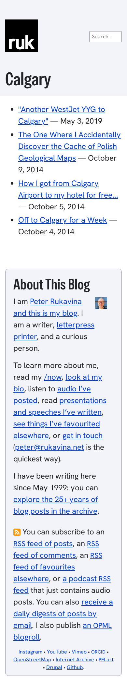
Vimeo (79, 651)
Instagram (30, 651)
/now (53, 377)
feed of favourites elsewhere (57, 567)
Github (75, 667)
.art (106, 659)
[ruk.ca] (63, 35)
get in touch (83, 435)
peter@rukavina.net (49, 447)
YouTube (57, 651)
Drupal (54, 667)
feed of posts (43, 543)
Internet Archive (75, 659)
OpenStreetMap (32, 659)
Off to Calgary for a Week (62, 220)
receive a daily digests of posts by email (63, 613)
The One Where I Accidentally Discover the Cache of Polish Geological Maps (69, 146)
